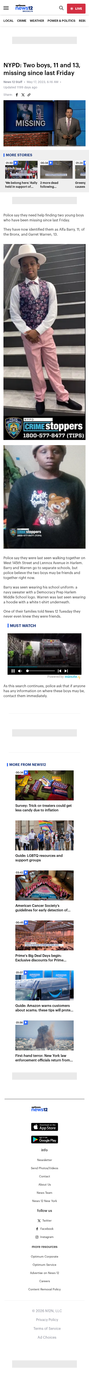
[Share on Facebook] (17, 95)
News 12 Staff (12, 82)
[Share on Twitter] (23, 95)
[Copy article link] (29, 95)
